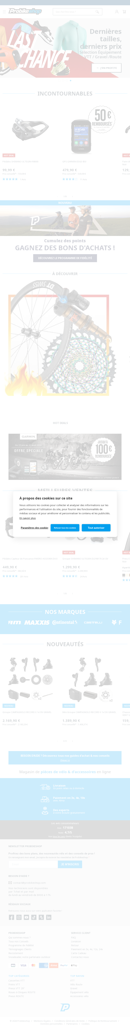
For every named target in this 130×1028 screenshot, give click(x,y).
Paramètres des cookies (34, 527)
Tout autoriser (96, 527)
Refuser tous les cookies (65, 528)
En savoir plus (27, 518)
